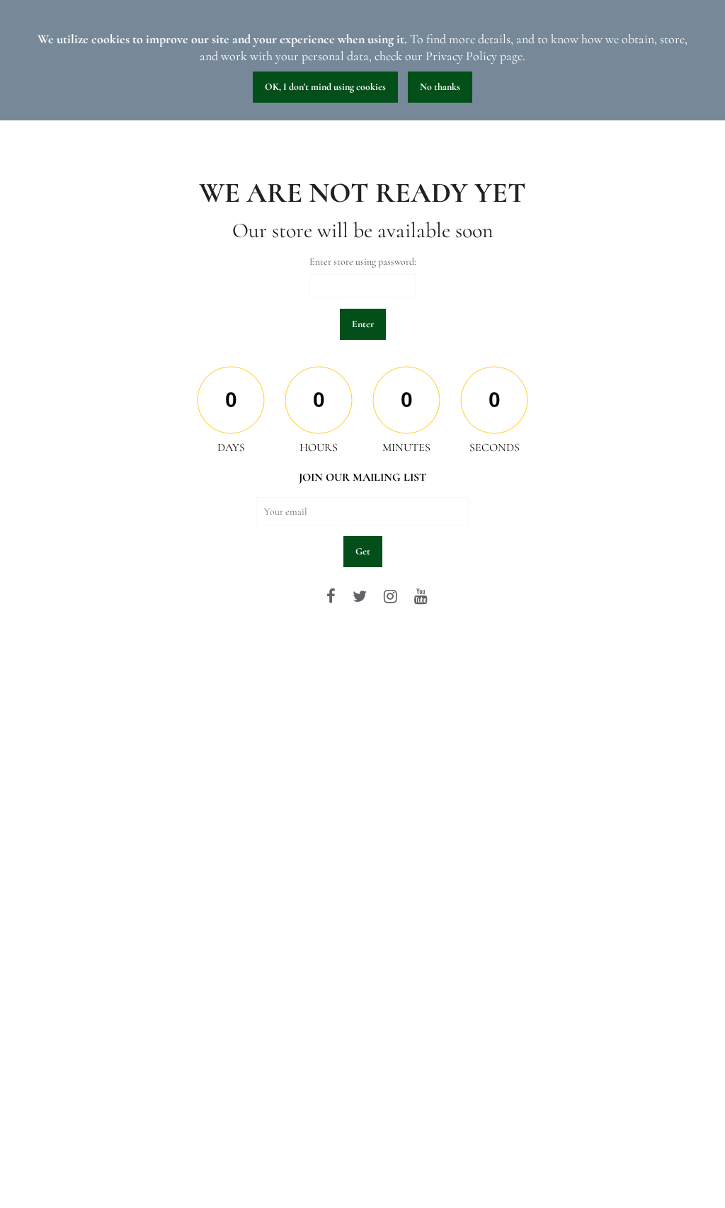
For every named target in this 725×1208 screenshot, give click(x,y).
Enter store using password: (362, 262)
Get (362, 551)
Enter (363, 324)
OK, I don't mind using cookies (325, 87)
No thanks (440, 87)
